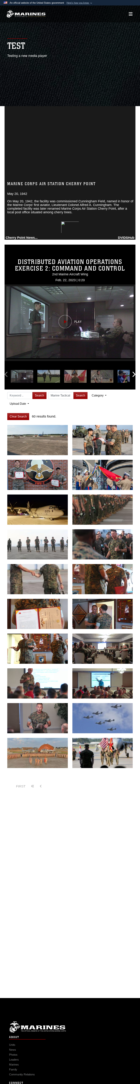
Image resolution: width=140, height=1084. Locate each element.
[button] (80, 3)
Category (98, 395)
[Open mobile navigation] (131, 13)
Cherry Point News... (22, 237)
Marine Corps (70, 1027)
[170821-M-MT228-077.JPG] (37, 544)
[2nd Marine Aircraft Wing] (26, 14)
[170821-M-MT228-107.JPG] (102, 544)
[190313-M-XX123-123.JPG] (37, 510)
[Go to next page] (70, 786)
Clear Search (18, 416)
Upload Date (18, 403)
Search (39, 395)
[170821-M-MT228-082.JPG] (37, 579)
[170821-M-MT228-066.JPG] (102, 510)
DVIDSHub (126, 237)
